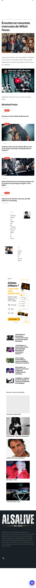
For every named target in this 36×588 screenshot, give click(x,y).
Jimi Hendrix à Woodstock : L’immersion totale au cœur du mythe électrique (21, 338)
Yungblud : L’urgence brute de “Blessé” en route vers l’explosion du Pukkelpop (22, 380)
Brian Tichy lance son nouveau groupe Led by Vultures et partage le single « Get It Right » (18, 183)
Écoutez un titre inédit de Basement (15, 116)
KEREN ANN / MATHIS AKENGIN (17, 436)
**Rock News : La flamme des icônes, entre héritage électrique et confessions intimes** (21, 349)
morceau (22, 97)
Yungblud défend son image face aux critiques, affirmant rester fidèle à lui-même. (13, 225)
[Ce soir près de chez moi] (32, 582)
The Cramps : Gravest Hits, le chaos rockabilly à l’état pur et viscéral (22, 360)
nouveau (28, 97)
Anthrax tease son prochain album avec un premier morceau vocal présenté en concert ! (17, 148)
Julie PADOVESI (9, 19)
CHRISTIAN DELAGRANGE (15, 458)
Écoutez (11, 97)
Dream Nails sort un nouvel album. (20, 254)
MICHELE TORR (11, 480)
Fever (17, 97)
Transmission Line (13, 502)
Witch (4, 99)
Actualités (30, 19)
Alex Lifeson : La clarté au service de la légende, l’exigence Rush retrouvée (21, 370)
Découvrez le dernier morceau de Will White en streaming (16, 200)
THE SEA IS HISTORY (13, 414)
